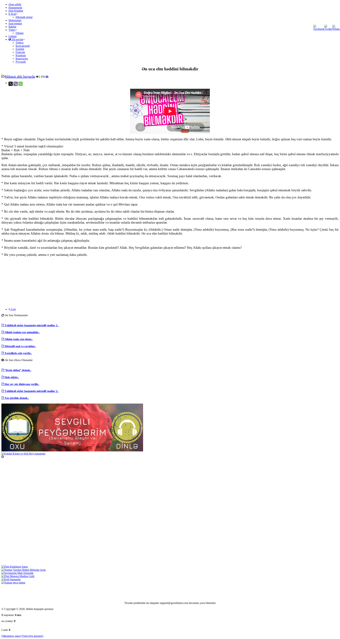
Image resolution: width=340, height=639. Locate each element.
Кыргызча (22, 58)
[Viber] (15, 84)
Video (11, 29)
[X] (10, 84)
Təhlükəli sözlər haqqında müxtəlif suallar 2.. (31, 325)
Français (20, 52)
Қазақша (21, 55)
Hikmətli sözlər (24, 17)
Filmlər (20, 33)
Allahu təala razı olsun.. (18, 339)
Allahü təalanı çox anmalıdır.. (22, 332)
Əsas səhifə (14, 4)
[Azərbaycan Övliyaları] (23, 453)
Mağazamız (14, 20)
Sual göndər (15, 23)
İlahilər (12, 26)
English (20, 48)
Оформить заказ (11, 635)
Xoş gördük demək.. (16, 397)
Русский (21, 61)
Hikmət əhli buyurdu (20, 76)
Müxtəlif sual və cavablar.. (20, 346)
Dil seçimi (17, 39)
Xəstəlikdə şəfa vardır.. (18, 353)
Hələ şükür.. (11, 377)
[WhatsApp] (20, 84)
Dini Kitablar (15, 10)
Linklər (12, 36)
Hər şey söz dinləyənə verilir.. (21, 384)
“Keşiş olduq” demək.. (17, 370)
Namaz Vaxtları (13, 456)
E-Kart (12, 13)
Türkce (20, 42)
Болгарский (23, 45)
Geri (13, 309)
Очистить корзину (32, 635)
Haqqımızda (15, 7)
